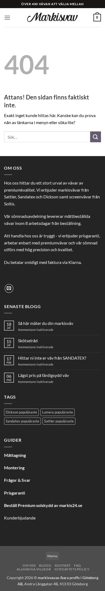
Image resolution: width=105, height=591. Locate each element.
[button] (7, 17)
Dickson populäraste (21, 412)
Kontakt (63, 565)
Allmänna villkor (34, 569)
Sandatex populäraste (22, 421)
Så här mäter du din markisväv (45, 323)
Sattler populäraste (59, 421)
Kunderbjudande (20, 517)
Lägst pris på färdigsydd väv (43, 375)
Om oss (29, 565)
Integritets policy (72, 569)
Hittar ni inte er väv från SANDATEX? (52, 357)
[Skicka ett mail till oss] (9, 288)
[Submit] (95, 136)
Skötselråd (28, 340)
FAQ (77, 565)
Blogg (45, 565)
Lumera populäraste (57, 412)
